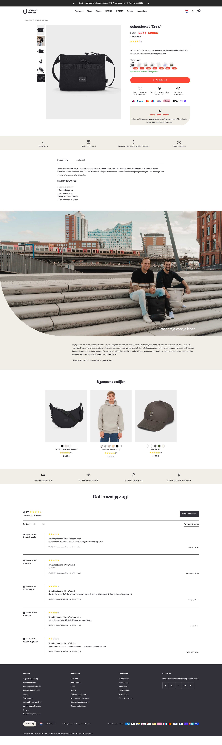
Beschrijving (62, 160)
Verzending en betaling (32, 702)
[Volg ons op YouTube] (185, 685)
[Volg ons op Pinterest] (178, 685)
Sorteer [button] (26, 524)
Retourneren (28, 698)
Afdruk (73, 690)
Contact (26, 694)
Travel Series (124, 679)
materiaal (81, 160)
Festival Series (124, 690)
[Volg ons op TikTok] (191, 685)
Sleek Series (123, 683)
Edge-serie (123, 687)
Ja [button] (70, 547)
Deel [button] (79, 547)
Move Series (123, 694)
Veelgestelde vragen (31, 690)
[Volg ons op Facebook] (165, 685)
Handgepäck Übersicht (32, 687)
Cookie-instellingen (78, 706)
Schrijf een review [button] (189, 514)
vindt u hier (89, 733)
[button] (41, 30)
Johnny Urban (28, 20)
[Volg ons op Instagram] (172, 685)
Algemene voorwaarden (80, 698)
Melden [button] (74, 547)
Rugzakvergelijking (30, 679)
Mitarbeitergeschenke (31, 714)
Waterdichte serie (126, 698)
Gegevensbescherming (80, 702)
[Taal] (186, 11)
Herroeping (30, 724)
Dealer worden (76, 683)
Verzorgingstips (29, 683)
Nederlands (49, 724)
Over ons (74, 679)
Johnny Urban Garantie (32, 706)
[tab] (191, 525)
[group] (35, 512)
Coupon (26, 710)
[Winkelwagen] (198, 11)
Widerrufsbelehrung (78, 694)
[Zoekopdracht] (193, 11)
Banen (73, 687)
